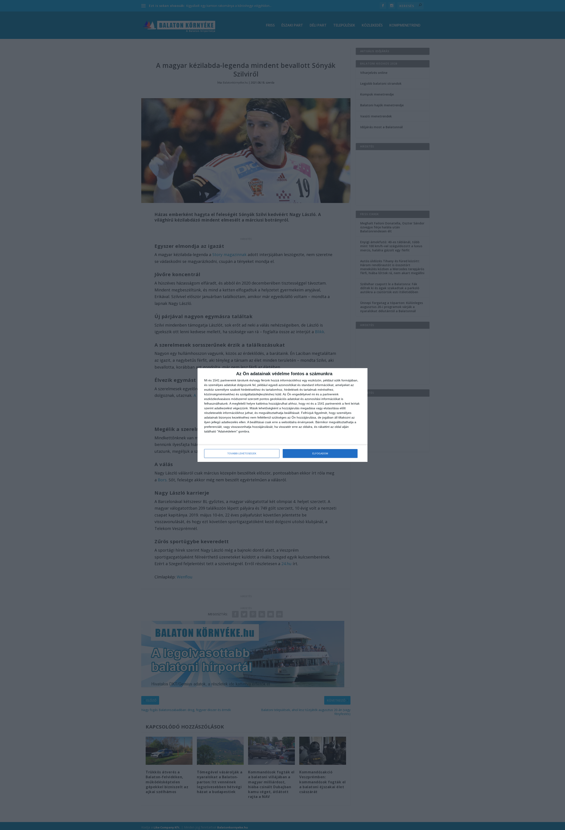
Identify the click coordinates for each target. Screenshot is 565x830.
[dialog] (282, 415)
